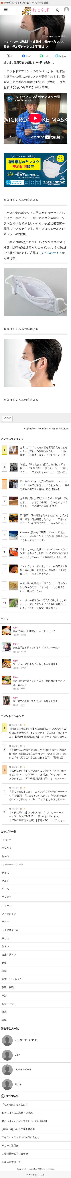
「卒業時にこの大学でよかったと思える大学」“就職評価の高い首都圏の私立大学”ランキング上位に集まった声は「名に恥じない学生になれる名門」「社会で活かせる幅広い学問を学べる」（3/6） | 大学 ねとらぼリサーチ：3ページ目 (38, 758)
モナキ (18, 1084)
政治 (4, 995)
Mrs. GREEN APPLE (26, 1040)
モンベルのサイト (50, 252)
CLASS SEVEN (23, 1069)
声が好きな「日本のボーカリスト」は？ (34, 631)
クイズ (5, 872)
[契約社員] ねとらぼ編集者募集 (18, 1129)
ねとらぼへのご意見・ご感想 (17, 1112)
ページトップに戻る (36, 1174)
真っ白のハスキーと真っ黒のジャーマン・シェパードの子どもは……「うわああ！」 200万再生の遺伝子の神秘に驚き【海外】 (44, 485)
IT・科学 (6, 840)
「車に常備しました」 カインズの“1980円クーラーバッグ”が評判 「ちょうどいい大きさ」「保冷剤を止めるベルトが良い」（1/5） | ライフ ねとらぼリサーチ (38, 795)
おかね (5, 856)
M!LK (17, 1055)
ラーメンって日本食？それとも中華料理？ (35, 664)
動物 (4, 962)
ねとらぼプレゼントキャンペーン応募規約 (24, 1120)
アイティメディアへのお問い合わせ (21, 1137)
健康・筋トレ (9, 954)
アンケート (7, 619)
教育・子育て (9, 1003)
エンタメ (6, 848)
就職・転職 (8, 987)
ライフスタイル (10, 930)
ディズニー (8, 897)
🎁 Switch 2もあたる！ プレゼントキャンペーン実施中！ (26, 3)
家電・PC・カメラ (12, 979)
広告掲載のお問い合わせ (15, 1153)
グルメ (5, 881)
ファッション (9, 913)
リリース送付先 (10, 1145)
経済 (4, 1012)
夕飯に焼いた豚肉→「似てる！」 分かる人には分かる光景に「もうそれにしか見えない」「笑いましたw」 (43, 587)
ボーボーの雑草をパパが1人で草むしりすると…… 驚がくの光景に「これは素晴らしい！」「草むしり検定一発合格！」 (43, 604)
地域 (4, 971)
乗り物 (5, 938)
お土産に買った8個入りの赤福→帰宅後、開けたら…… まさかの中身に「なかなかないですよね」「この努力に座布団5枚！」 (44, 502)
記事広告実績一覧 (11, 1162)
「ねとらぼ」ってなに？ (15, 1104)
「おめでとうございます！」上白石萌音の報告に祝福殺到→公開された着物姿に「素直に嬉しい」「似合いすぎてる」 (43, 570)
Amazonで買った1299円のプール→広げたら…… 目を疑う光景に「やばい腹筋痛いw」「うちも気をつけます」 (44, 536)
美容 (4, 1020)
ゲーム (5, 889)
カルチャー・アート (12, 864)
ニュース (6, 905)
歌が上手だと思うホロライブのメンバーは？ (36, 647)
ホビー (5, 921)
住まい (5, 946)
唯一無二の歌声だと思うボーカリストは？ (35, 701)
